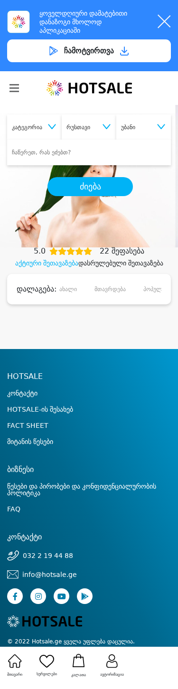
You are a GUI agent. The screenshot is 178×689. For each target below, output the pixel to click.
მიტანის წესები (30, 441)
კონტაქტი (22, 393)
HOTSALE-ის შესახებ (40, 409)
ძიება (90, 186)
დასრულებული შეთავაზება (120, 263)
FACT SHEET (27, 425)
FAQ (13, 509)
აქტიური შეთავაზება (46, 263)
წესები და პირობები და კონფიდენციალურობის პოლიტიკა (81, 489)
